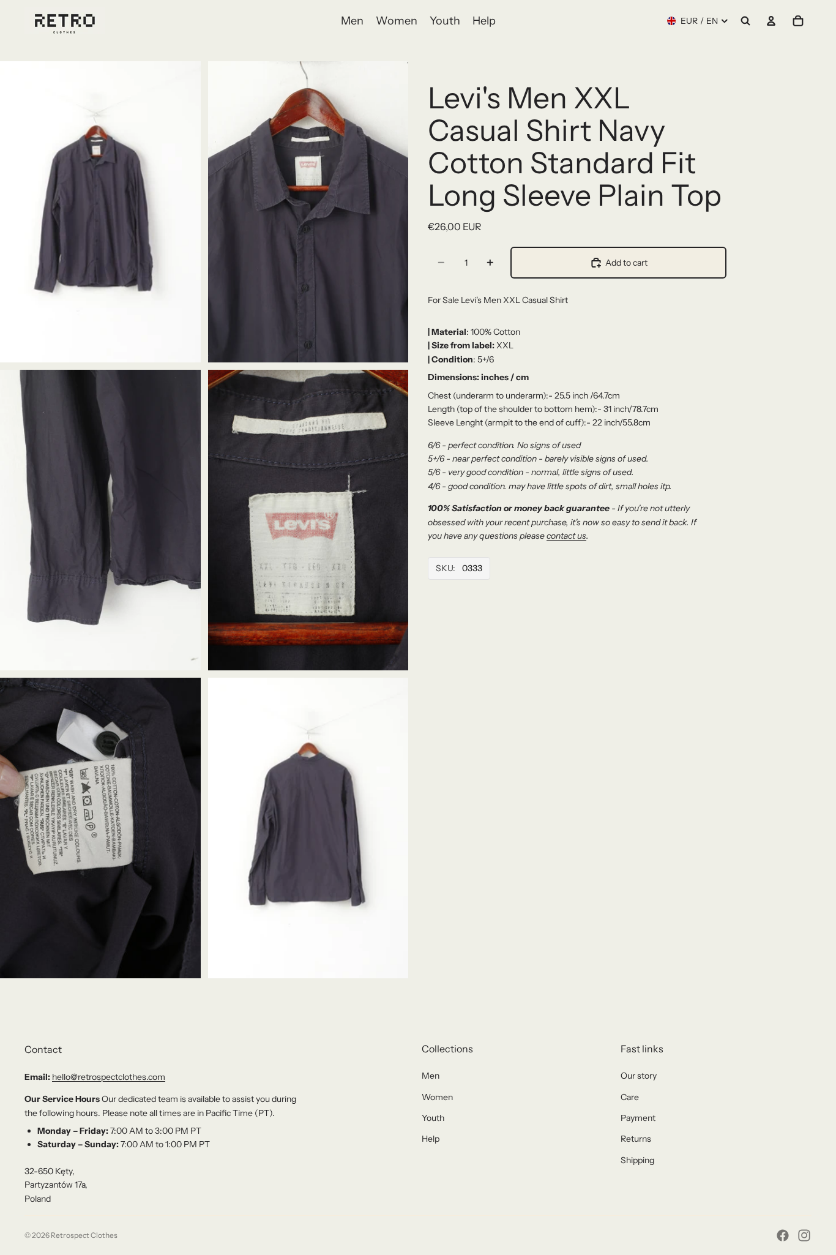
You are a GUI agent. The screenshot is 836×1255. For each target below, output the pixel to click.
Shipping (637, 1160)
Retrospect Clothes (84, 1235)
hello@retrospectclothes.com (108, 1076)
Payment (638, 1117)
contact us (566, 535)
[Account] (771, 20)
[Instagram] (804, 1235)
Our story (639, 1075)
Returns (636, 1138)
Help (430, 1138)
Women (437, 1097)
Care (630, 1097)
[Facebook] (782, 1235)
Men (430, 1075)
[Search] (745, 20)
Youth (433, 1117)
